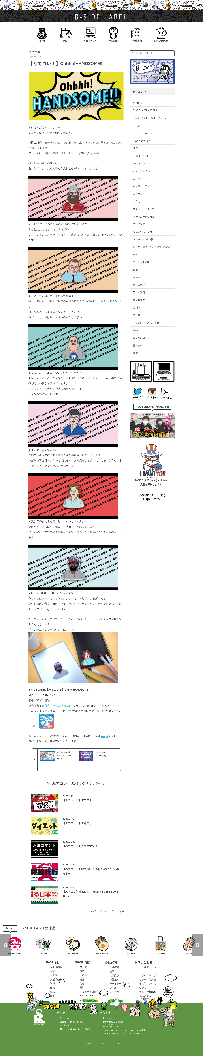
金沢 (52, 987)
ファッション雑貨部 (143, 239)
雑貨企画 (138, 345)
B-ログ (136, 125)
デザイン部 (139, 224)
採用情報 (114, 991)
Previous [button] (5, 945)
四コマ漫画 (139, 292)
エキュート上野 (88, 991)
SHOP (136, 148)
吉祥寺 (83, 975)
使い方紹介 (139, 284)
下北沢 (83, 967)
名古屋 (53, 975)
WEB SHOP (139, 163)
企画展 (136, 277)
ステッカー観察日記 (143, 216)
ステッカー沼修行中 (143, 208)
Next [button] (197, 945)
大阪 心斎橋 (56, 979)
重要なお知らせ (141, 337)
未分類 (136, 315)
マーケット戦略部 (142, 261)
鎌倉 (82, 979)
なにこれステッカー (143, 231)
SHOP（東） (83, 962)
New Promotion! (141, 140)
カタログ (138, 178)
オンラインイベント (143, 171)
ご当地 (136, 201)
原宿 (82, 971)
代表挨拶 (114, 975)
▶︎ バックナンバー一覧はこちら (107, 911)
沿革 (112, 971)
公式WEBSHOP (61, 705)
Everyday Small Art (143, 133)
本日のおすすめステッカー (147, 322)
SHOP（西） (53, 962)
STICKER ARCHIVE (143, 155)
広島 (52, 991)
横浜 (82, 987)
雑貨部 (136, 353)
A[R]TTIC (138, 102)
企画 (135, 269)
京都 (52, 971)
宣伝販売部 (139, 299)
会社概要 (114, 967)
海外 (135, 330)
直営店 (46, 705)
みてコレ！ (35, 57)
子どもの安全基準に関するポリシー (147, 995)
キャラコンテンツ (142, 186)
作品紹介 (114, 979)
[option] (14, 945)
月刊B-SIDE (139, 307)
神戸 (52, 983)
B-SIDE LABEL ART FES (145, 110)
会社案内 (111, 962)
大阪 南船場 (56, 967)
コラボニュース (141, 193)
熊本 (52, 995)
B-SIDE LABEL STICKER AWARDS (150, 117)
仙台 (82, 983)
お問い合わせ (143, 962)
